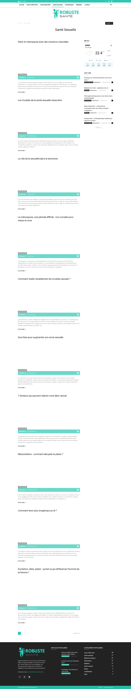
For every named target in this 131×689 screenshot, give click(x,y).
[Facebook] (106, 1)
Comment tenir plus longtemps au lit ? (37, 510)
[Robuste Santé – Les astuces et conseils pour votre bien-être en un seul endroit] (65, 14)
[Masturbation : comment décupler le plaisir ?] (49, 474)
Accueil (21, 5)
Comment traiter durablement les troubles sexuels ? (44, 279)
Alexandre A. (22, 77)
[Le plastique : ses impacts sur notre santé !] (55, 672)
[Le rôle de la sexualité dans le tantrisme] (49, 179)
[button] (111, 5)
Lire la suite (21, 92)
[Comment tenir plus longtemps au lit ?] (49, 531)
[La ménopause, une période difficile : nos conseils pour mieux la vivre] (49, 241)
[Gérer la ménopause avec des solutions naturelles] (49, 62)
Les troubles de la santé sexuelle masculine (40, 100)
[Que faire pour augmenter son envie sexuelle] (49, 358)
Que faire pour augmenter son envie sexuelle (40, 337)
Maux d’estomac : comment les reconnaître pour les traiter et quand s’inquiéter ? (96, 108)
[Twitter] (111, 1)
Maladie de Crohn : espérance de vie (96, 88)
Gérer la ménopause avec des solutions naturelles (43, 41)
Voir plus (98, 127)
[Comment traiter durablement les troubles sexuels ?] (49, 299)
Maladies (79, 5)
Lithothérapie (69, 5)
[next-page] (26, 633)
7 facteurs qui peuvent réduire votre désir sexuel (42, 395)
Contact (87, 5)
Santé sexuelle (57, 5)
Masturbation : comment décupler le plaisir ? (40, 454)
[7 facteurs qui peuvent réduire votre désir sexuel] (49, 416)
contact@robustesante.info (35, 672)
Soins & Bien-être (32, 5)
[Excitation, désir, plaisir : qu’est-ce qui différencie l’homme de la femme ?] (49, 593)
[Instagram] (108, 1)
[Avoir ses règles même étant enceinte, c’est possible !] (55, 654)
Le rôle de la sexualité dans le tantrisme (38, 158)
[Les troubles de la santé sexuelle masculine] (49, 120)
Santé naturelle (45, 5)
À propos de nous (108, 687)
